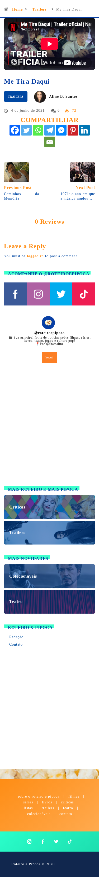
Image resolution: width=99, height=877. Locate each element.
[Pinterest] (73, 130)
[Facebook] (15, 130)
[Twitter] (26, 130)
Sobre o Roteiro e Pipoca (38, 796)
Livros (47, 802)
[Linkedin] (84, 130)
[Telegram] (49, 130)
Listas (28, 808)
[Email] (49, 142)
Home (17, 9)
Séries (28, 802)
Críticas (67, 802)
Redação (16, 637)
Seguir (49, 357)
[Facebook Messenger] (61, 130)
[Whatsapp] (38, 130)
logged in (35, 256)
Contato (16, 644)
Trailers (39, 9)
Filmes (73, 796)
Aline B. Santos (63, 96)
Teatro (68, 808)
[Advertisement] (49, 425)
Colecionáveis (38, 814)
